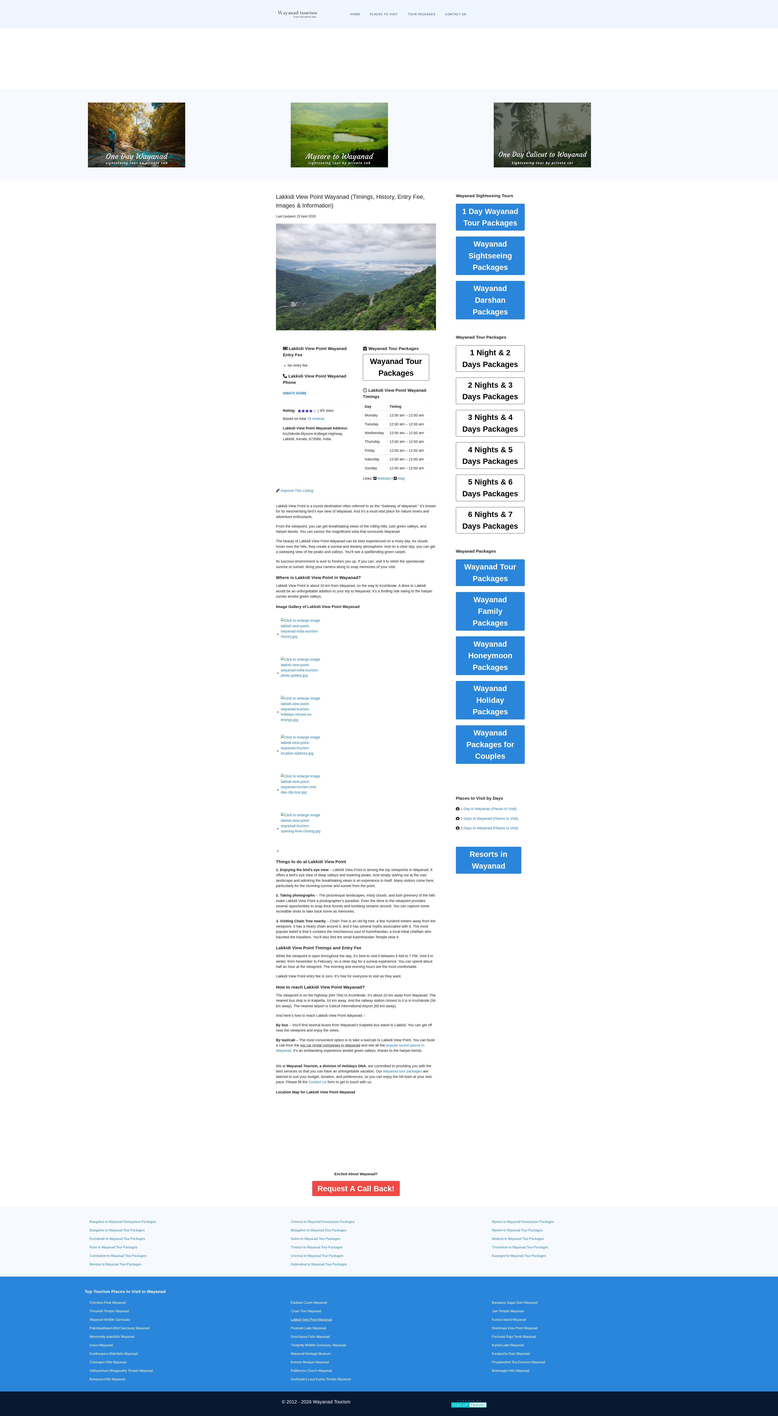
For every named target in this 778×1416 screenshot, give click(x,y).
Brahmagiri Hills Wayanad (510, 1370)
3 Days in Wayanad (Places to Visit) (489, 828)
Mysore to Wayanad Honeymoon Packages (523, 1221)
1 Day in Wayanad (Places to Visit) (488, 809)
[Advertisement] (389, 58)
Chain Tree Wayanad (306, 1311)
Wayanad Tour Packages (396, 367)
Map (401, 478)
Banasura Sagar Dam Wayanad (515, 1302)
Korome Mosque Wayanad (310, 1362)
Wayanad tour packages (402, 1071)
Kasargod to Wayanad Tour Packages (519, 1256)
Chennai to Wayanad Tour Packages (317, 1256)
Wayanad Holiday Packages (490, 700)
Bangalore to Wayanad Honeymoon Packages (123, 1221)
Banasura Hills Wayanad (107, 1379)
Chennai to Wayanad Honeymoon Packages (323, 1221)
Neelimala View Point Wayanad (515, 1328)
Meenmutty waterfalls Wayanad (112, 1336)
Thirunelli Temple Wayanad (109, 1311)
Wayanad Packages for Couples (490, 744)
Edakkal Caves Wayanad (309, 1302)
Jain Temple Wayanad (508, 1311)
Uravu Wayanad (101, 1345)
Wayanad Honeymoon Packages (490, 656)
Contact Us (318, 1082)
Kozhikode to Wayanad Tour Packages (117, 1238)
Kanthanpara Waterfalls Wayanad (114, 1353)
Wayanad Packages (490, 256)
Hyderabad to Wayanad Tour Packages (319, 1264)
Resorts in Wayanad (488, 860)
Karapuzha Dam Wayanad (511, 1353)
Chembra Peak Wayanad (108, 1302)
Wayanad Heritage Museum (311, 1353)
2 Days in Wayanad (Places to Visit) (489, 819)
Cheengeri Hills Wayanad (108, 1362)
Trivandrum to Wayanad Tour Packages (520, 1247)
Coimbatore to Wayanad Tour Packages (118, 1256)
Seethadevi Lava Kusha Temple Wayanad (321, 1379)
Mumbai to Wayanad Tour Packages (115, 1264)
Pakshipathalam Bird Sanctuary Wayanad (119, 1328)
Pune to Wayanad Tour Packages (113, 1247)
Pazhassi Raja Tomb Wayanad (514, 1336)
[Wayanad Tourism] (293, 14)
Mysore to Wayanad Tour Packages (517, 1230)
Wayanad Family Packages (490, 611)
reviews (316, 419)
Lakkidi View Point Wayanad (311, 1319)
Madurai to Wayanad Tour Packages (518, 1238)
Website (384, 478)
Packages (490, 358)
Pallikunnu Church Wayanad (311, 1370)
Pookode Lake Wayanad (308, 1328)
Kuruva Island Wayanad (509, 1319)
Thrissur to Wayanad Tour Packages (317, 1247)
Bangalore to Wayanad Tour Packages (117, 1230)
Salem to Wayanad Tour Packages (315, 1238)
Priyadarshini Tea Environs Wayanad (518, 1362)
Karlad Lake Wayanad (508, 1345)
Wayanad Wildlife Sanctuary (110, 1319)
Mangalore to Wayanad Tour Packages (318, 1230)
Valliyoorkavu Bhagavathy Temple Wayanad (121, 1370)
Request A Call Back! (355, 1188)
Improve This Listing (297, 491)
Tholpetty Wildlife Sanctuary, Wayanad (318, 1345)
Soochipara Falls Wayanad (310, 1336)
